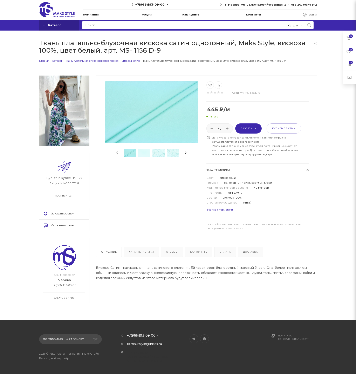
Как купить (198, 251)
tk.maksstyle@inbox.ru (144, 344)
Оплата (225, 251)
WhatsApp (204, 338)
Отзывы (172, 251)
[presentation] (117, 153)
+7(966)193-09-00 (150, 4)
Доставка (250, 251)
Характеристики (141, 251)
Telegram (194, 338)
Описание (109, 251)
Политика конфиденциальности (293, 337)
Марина (64, 280)
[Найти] (309, 25)
